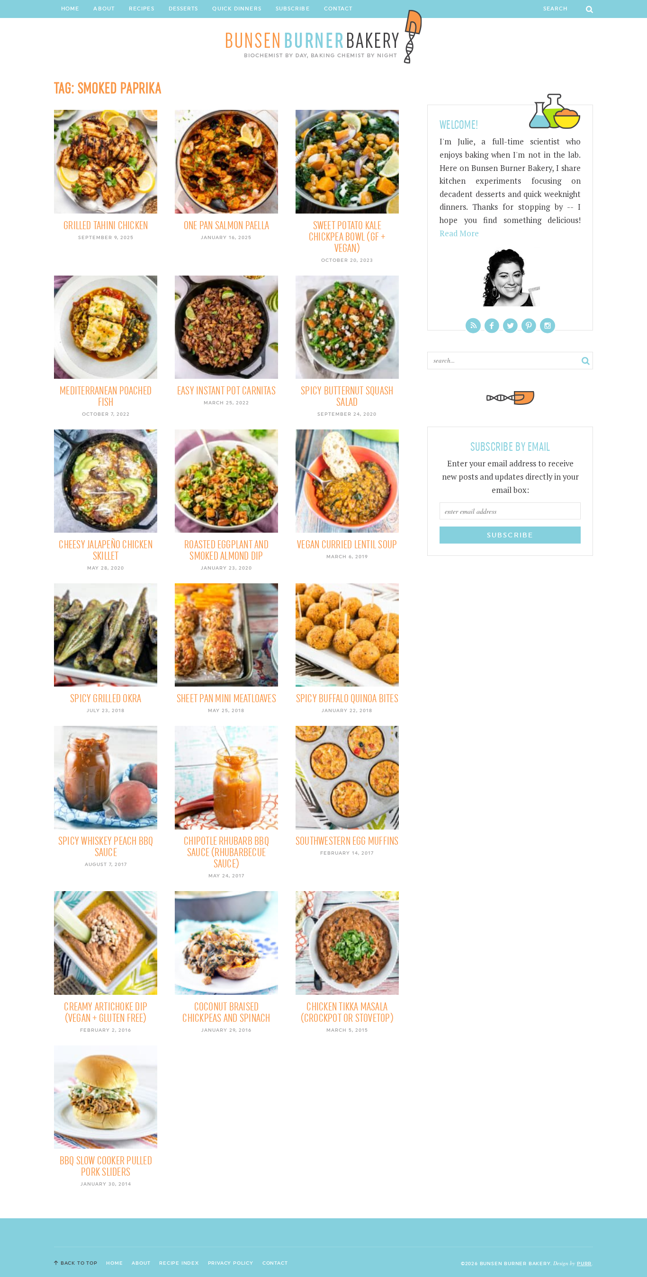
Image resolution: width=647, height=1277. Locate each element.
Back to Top (79, 1263)
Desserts (183, 9)
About (104, 9)
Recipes (141, 9)
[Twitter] (510, 325)
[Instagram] (547, 325)
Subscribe (293, 9)
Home (70, 9)
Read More (459, 233)
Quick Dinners (236, 9)
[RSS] (473, 325)
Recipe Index (179, 1263)
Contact (338, 9)
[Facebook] (492, 325)
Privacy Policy (230, 1263)
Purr (584, 1263)
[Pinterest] (528, 325)
